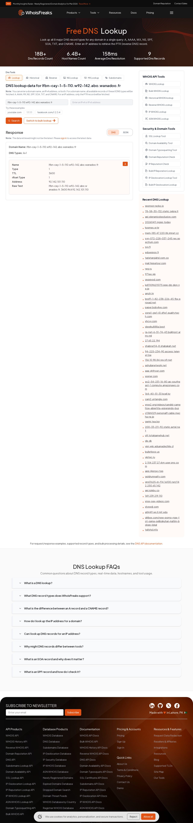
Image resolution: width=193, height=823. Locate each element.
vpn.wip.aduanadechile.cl (159, 446)
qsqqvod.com (153, 279)
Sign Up (121, 741)
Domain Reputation (162, 3)
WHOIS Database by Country (59, 802)
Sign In (120, 747)
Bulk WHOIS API (15, 814)
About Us (122, 763)
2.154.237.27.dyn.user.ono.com (162, 464)
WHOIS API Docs (89, 735)
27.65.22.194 (152, 340)
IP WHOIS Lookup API (18, 795)
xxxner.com (151, 376)
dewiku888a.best (155, 326)
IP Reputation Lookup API (20, 789)
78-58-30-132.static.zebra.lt (161, 211)
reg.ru (148, 268)
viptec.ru (150, 457)
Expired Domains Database (58, 783)
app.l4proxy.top (154, 471)
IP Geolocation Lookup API (21, 783)
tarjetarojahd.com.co (157, 257)
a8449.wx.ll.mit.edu (156, 512)
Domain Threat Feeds (55, 795)
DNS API (10, 759)
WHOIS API (12, 735)
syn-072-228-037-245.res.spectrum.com (162, 240)
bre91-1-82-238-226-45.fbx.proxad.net (162, 300)
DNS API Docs (88, 759)
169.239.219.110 (153, 495)
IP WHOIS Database (54, 765)
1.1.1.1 (29, 112)
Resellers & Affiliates (165, 741)
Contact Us (123, 782)
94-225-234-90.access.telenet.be (162, 353)
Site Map (159, 771)
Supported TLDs (163, 765)
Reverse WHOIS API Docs (94, 753)
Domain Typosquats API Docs (96, 771)
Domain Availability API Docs (95, 765)
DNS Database (51, 741)
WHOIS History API (16, 741)
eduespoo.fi (152, 252)
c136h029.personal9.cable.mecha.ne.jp (162, 414)
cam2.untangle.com (156, 399)
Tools (93, 12)
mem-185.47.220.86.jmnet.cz (162, 233)
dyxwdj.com (152, 506)
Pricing (150, 12)
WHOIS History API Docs (94, 747)
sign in (64, 138)
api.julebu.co (152, 490)
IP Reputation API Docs (93, 789)
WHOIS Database (53, 735)
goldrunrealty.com (155, 476)
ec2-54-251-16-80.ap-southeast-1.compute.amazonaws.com (162, 385)
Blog (156, 759)
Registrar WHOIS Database (58, 808)
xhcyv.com (151, 321)
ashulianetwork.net (156, 365)
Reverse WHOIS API (17, 747)
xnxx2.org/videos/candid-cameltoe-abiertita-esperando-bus (162, 406)
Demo (120, 788)
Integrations (161, 747)
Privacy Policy (124, 776)
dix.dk (148, 440)
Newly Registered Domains (58, 777)
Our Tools (159, 777)
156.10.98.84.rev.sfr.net (158, 359)
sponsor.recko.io (154, 205)
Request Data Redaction (168, 735)
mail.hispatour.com (155, 263)
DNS (113, 132)
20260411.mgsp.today (158, 222)
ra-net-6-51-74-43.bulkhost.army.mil (162, 333)
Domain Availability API (18, 771)
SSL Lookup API (15, 777)
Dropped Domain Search (56, 789)
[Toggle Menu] (171, 13)
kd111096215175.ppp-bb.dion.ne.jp (162, 286)
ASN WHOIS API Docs (92, 808)
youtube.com (15, 112)
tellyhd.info (151, 529)
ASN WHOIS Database (55, 771)
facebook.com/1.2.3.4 (48, 112)
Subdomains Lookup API (19, 765)
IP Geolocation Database (57, 753)
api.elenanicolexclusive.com (160, 216)
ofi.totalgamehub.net (157, 435)
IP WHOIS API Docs (91, 802)
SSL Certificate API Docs (94, 777)
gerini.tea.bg (152, 421)
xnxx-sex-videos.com (157, 501)
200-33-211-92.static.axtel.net (162, 428)
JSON (125, 132)
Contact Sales (180, 3)
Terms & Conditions (127, 769)
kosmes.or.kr (152, 227)
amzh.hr (149, 293)
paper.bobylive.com (156, 307)
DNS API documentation (148, 543)
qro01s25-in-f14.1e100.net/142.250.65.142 (162, 483)
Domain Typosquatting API (20, 808)
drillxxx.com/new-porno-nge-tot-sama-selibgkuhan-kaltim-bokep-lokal (162, 521)
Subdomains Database (55, 747)
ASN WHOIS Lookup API (19, 802)
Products (72, 12)
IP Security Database (55, 759)
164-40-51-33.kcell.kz (157, 393)
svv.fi (148, 246)
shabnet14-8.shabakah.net (160, 346)
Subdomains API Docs (92, 783)
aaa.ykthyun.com (155, 370)
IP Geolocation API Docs (93, 795)
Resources (115, 12)
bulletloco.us (152, 451)
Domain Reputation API (19, 753)
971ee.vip (150, 274)
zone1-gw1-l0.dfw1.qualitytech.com (162, 314)
